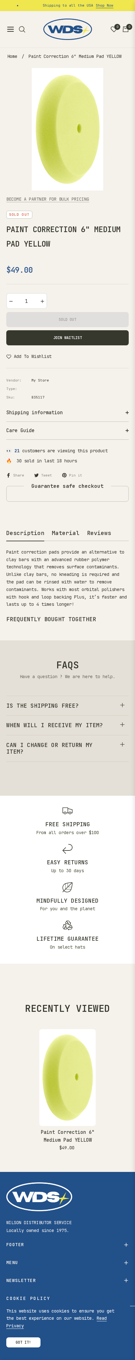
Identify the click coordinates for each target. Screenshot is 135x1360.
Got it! (23, 1342)
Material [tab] (65, 533)
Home (12, 56)
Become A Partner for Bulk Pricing (47, 199)
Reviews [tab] (99, 533)
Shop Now (99, 5)
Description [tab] (25, 533)
